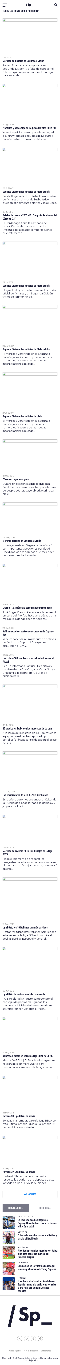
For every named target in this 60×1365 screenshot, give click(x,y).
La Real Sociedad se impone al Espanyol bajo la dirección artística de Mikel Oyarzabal (37, 1223)
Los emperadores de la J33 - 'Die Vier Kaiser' (25, 795)
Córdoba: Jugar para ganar (16, 479)
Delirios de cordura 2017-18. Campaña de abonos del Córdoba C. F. (30, 217)
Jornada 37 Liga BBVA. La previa (19, 1172)
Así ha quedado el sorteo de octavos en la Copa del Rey (28, 633)
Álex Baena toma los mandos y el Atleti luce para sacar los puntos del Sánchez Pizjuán (37, 1254)
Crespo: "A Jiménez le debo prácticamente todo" (28, 608)
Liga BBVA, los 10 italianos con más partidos (25, 927)
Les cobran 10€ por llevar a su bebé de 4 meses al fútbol (28, 660)
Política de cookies (31, 1350)
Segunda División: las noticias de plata (22, 416)
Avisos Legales (15, 1350)
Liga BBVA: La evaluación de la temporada (24, 994)
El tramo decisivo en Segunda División (22, 541)
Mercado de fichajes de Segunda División (23, 61)
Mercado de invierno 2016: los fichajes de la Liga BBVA (27, 853)
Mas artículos (30, 1194)
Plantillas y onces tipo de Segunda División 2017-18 (29, 128)
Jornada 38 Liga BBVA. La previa (19, 1116)
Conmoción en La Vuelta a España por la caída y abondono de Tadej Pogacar (37, 1267)
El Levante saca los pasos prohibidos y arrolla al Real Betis (37, 1237)
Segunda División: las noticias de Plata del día (26, 192)
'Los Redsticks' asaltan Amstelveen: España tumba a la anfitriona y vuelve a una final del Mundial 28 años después (37, 1286)
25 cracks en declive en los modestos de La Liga (27, 728)
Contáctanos (46, 1350)
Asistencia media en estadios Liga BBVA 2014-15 (28, 1056)
